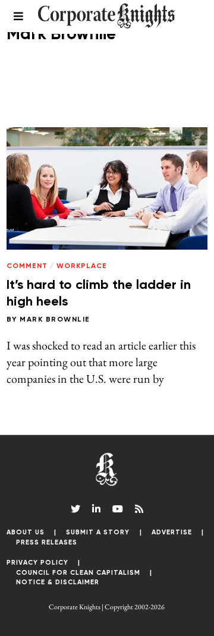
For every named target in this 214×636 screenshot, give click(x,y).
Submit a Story (98, 532)
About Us (26, 532)
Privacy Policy (37, 562)
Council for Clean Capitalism (78, 572)
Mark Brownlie (55, 319)
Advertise (172, 532)
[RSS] (139, 509)
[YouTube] (117, 509)
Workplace (81, 266)
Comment (27, 266)
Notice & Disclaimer (57, 582)
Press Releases (46, 542)
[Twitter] (75, 509)
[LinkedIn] (96, 509)
